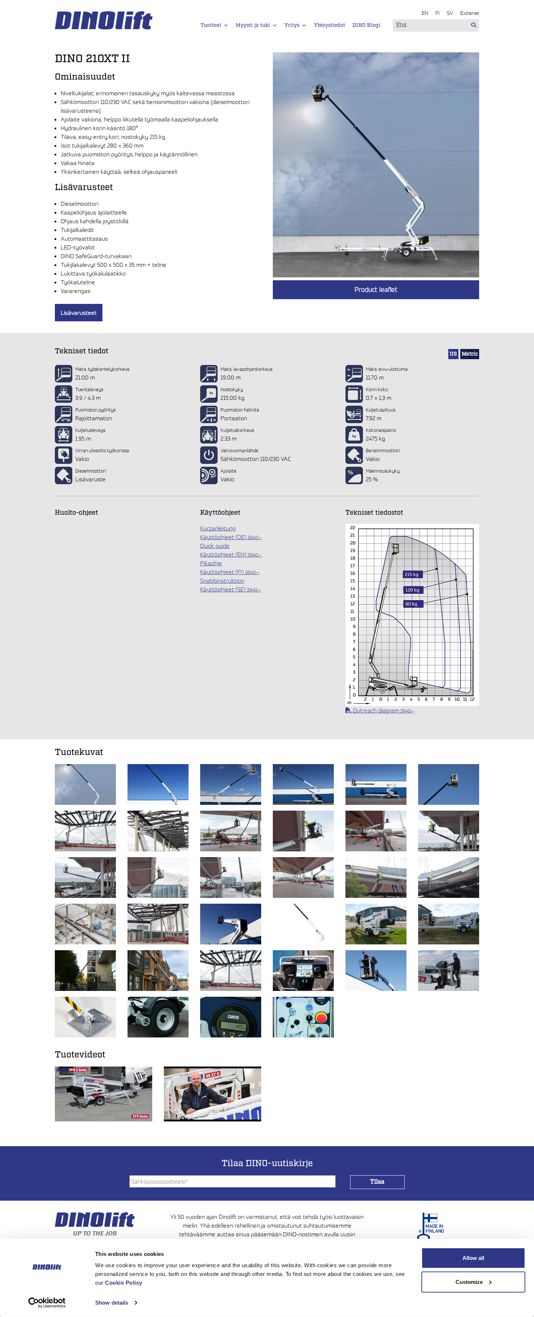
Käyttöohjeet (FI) (229, 571)
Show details (111, 1303)
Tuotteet (211, 25)
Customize (469, 1281)
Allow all (473, 1258)
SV (450, 12)
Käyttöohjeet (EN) (231, 554)
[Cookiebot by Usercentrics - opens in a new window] (47, 1302)
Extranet (469, 12)
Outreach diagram (382, 710)
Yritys (291, 25)
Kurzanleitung (218, 528)
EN (425, 12)
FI (438, 12)
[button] (225, 25)
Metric (470, 354)
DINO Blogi (366, 25)
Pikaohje (211, 563)
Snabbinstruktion (222, 580)
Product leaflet (376, 289)
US (453, 354)
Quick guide (215, 545)
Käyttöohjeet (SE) (230, 589)
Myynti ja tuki (253, 25)
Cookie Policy (123, 1283)
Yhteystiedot (329, 25)
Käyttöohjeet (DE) (231, 537)
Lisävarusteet (79, 312)
